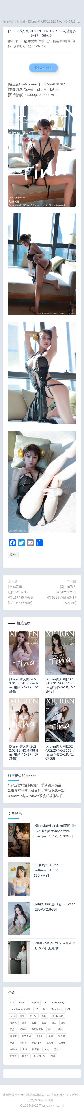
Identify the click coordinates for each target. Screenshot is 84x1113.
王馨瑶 (62, 1043)
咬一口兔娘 (57, 1016)
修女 (22, 1016)
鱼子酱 (25, 1056)
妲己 (54, 1023)
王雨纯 (50, 1043)
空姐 (24, 1049)
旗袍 (60, 1029)
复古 (24, 1023)
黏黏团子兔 (39, 1056)
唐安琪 (13, 1023)
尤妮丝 (23, 1029)
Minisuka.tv (56, 1009)
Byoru (22, 1003)
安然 (12, 1029)
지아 (53, 1056)
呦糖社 (21, 21)
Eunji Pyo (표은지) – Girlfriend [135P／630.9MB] (48, 870)
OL (68, 1009)
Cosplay (35, 1003)
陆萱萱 (13, 1056)
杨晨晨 (61, 1036)
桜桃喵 (23, 1043)
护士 (50, 1029)
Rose (12, 1016)
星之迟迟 (26, 1036)
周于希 (33, 1016)
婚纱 (63, 1023)
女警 (44, 1023)
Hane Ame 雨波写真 (20, 1009)
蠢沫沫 (57, 1049)
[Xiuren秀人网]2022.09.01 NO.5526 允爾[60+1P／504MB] (61, 595)
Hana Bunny (58, 1003)
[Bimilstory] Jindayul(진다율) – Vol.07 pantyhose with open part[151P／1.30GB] (55, 831)
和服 (44, 1016)
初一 (19, 41)
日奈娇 (13, 1036)
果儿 (12, 1043)
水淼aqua (36, 1043)
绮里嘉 (35, 1049)
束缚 (50, 1036)
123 (12, 1003)
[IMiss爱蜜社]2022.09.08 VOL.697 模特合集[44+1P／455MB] (20, 595)
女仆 (34, 1023)
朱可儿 (39, 1036)
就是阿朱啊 (37, 1029)
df (45, 1003)
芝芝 (46, 1049)
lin (44, 1009)
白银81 (13, 1049)
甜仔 (13, 555)
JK (36, 1009)
